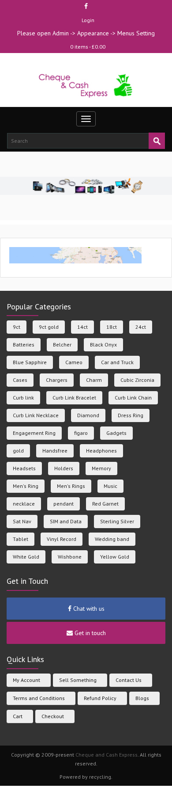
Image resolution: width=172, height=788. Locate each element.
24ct (140, 327)
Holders (63, 468)
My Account (26, 680)
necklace (24, 503)
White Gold (26, 556)
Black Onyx (103, 344)
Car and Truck (117, 362)
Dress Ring (130, 415)
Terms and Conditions (39, 698)
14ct (82, 327)
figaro (81, 433)
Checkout (52, 716)
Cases (20, 380)
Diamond (88, 415)
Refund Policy (100, 698)
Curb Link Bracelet (74, 397)
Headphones (101, 450)
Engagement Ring (34, 433)
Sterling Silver (117, 521)
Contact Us (129, 680)
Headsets (24, 468)
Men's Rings (71, 486)
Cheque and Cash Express (106, 754)
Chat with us (88, 609)
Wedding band (112, 539)
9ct (16, 327)
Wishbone (70, 556)
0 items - (87, 46)
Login (88, 20)
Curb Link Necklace (36, 415)
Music (110, 486)
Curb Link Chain (133, 397)
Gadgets (116, 433)
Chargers (56, 380)
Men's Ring (25, 486)
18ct (111, 327)
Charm (94, 380)
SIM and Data (66, 521)
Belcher (62, 344)
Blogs (142, 698)
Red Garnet (105, 503)
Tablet (20, 539)
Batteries (23, 344)
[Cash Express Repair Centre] (86, 85)
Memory (101, 468)
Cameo (73, 362)
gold (18, 450)
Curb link (23, 397)
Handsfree (54, 450)
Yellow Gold (114, 556)
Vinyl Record (61, 539)
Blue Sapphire (30, 362)
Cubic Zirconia (137, 380)
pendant (63, 503)
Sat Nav (22, 521)
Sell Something (78, 680)
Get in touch (89, 633)
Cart (17, 716)
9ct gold (49, 327)
